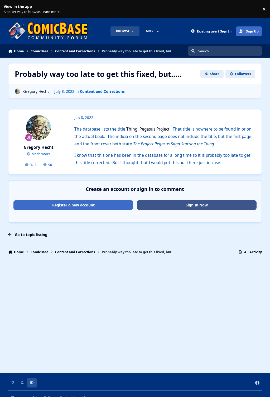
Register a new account (73, 204)
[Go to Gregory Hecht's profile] (17, 91)
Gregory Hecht (36, 91)
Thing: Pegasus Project (148, 129)
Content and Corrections (102, 91)
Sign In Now (197, 204)
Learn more (10, 9)
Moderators (40, 154)
